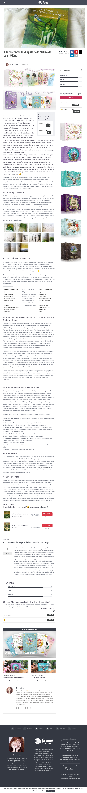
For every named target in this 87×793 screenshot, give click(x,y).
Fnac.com (41, 130)
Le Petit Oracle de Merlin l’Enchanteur (13, 677)
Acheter (50, 615)
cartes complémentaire (17, 167)
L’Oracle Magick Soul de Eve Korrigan (20, 653)
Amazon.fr (41, 123)
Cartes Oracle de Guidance (9, 675)
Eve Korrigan (15, 64)
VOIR (48, 125)
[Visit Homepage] (43, 2)
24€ (47, 130)
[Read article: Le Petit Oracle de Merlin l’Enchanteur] (15, 666)
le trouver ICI (44, 507)
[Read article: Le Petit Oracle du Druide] (43, 666)
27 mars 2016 (25, 64)
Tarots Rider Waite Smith (68, 744)
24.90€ (47, 123)
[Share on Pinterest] (76, 52)
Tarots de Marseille (75, 743)
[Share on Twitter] (80, 52)
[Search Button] (82, 2)
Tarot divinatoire (71, 741)
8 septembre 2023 (19, 680)
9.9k (26, 655)
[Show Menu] (4, 2)
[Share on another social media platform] (76, 55)
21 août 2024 (20, 655)
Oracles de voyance (72, 746)
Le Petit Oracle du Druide (38, 677)
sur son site (28, 188)
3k (54, 680)
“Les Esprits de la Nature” (43, 468)
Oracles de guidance (65, 748)
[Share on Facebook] (72, 52)
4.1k (27, 680)
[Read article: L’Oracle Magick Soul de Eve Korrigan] (29, 644)
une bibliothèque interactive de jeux (16, 765)
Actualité (8, 649)
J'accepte (50, 790)
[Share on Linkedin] (72, 55)
